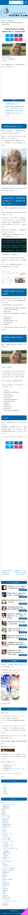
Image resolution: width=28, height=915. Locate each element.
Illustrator (4, 823)
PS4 (3, 830)
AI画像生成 (10, 20)
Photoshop (5, 826)
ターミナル (5, 899)
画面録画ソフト (6, 857)
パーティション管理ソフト (8, 848)
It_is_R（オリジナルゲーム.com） (17, 768)
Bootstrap (4, 872)
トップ (5, 784)
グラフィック (4, 817)
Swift (3, 892)
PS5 (3, 832)
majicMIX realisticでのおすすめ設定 (14, 110)
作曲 (3, 811)
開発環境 (4, 905)
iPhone (4, 835)
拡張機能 (6, 852)
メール (4, 866)
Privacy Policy (14, 911)
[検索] (21, 2)
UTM (5, 855)
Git (3, 877)
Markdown (4, 885)
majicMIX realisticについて (12, 103)
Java (3, 881)
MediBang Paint (6, 824)
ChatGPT (4, 808)
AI (6, 20)
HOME (2, 20)
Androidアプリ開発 (7, 870)
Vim (5, 843)
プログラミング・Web (6, 868)
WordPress (5, 897)
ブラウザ (4, 850)
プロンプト (4, 367)
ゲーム (5, 786)
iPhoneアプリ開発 (6, 879)
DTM (2, 810)
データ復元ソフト (6, 845)
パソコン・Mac (4, 861)
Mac (3, 863)
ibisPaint (4, 821)
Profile (2, 776)
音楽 (5, 788)
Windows (4, 865)
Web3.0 (3, 813)
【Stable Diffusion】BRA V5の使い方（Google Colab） (6, 572)
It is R (8, 770)
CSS (3, 874)
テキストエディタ (6, 841)
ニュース (3, 859)
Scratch (4, 890)
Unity (3, 894)
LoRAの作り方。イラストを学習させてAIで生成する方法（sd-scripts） (20, 572)
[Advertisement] (14, 83)
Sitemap (6, 793)
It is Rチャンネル (13, 765)
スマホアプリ (5, 837)
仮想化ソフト (5, 854)
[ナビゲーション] (25, 2)
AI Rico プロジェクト (7, 804)
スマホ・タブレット (6, 834)
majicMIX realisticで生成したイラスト (15, 113)
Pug (3, 887)
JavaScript (4, 883)
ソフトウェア (4, 839)
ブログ (4, 903)
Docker (4, 876)
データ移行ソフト (6, 846)
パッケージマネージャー (8, 901)
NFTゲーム (5, 815)
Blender (4, 819)
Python (4, 888)
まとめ (7, 115)
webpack (4, 896)
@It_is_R (9, 767)
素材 (5, 790)
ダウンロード (4, 218)
